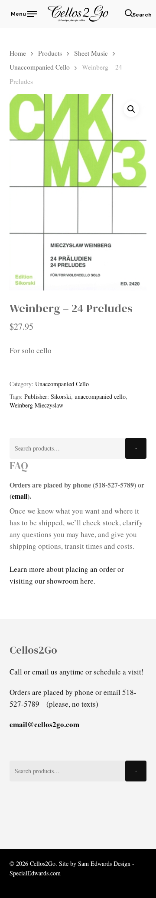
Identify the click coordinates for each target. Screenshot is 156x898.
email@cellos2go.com (44, 724)
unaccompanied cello (100, 396)
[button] (23, 12)
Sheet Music (91, 52)
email (19, 496)
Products (50, 52)
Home (18, 52)
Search (136, 448)
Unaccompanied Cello (40, 66)
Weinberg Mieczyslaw (36, 405)
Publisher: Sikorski (47, 396)
